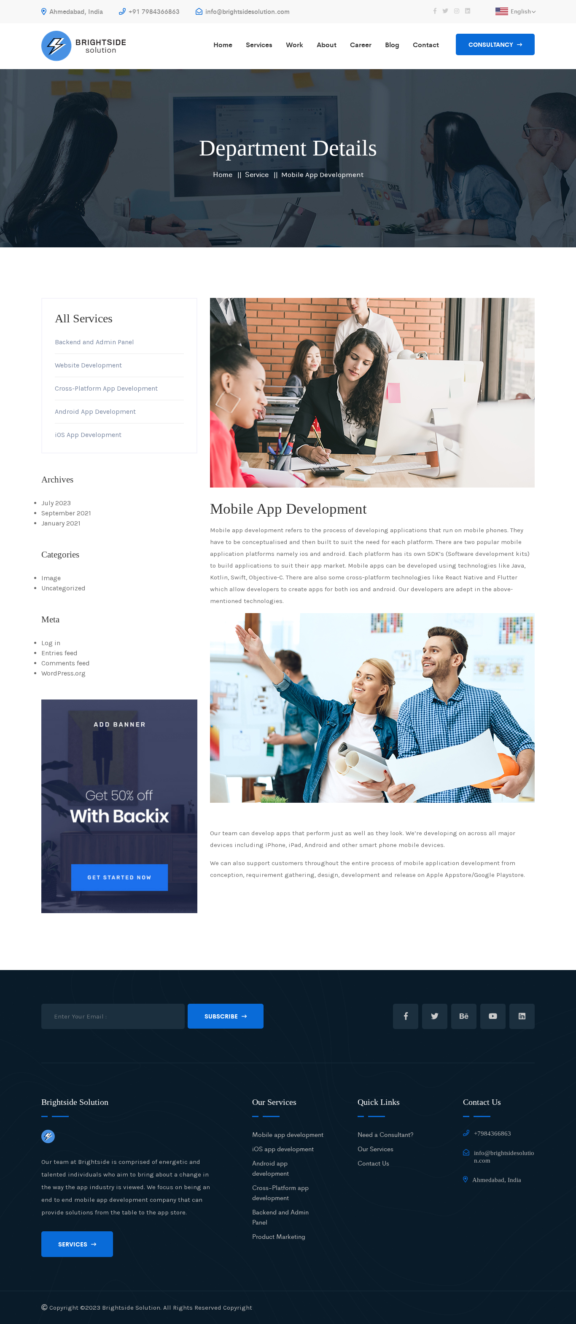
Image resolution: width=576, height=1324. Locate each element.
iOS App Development (88, 435)
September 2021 (66, 513)
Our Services (375, 1148)
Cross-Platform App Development (106, 388)
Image (51, 578)
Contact (426, 44)
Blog (392, 44)
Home (222, 44)
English (521, 11)
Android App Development (95, 411)
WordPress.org (63, 673)
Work (294, 44)
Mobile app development (287, 1134)
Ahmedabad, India (75, 11)
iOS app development (283, 1148)
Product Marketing (278, 1236)
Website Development (88, 365)
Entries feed (59, 653)
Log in (50, 643)
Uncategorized (63, 588)
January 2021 (61, 523)
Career (360, 44)
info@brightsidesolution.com (247, 11)
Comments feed (65, 663)
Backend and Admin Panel (94, 342)
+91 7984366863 (153, 11)
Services (259, 44)
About (326, 44)
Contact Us (373, 1162)
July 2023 (56, 503)
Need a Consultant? (386, 1134)
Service (257, 174)
